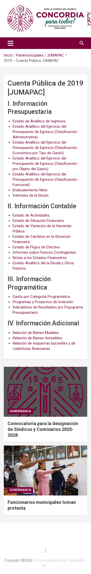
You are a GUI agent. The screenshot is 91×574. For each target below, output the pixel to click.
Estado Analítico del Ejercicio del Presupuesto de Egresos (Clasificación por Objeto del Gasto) (45, 163)
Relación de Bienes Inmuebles (37, 338)
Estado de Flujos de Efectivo (36, 247)
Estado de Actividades (31, 215)
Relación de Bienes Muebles (36, 332)
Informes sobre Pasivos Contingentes (44, 252)
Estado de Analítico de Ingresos (39, 121)
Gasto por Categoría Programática (41, 296)
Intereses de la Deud (30, 195)
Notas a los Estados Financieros (40, 257)
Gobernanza (20, 411)
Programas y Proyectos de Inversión (43, 302)
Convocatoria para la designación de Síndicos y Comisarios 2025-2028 (43, 429)
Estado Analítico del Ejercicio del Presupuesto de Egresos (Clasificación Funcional (45, 179)
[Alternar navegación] (10, 43)
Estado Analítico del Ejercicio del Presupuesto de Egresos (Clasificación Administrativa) (45, 131)
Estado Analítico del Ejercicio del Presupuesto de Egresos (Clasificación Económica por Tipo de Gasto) (45, 147)
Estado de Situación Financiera (38, 220)
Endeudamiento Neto (30, 190)
